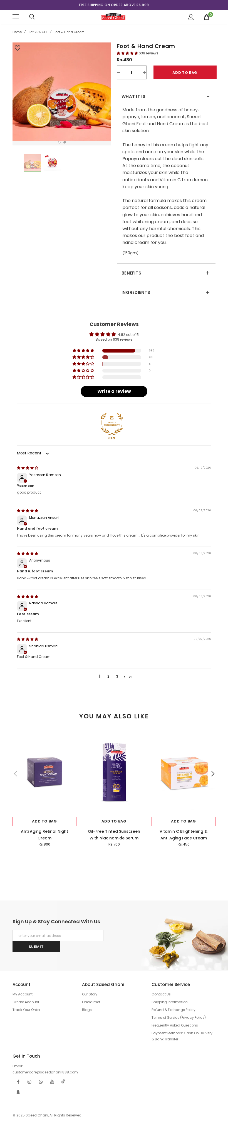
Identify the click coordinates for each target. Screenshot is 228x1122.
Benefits (166, 273)
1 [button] (59, 142)
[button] (128, 53)
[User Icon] (191, 17)
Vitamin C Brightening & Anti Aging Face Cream (183, 835)
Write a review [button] (114, 391)
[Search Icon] (32, 17)
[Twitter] (64, 1081)
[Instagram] (29, 1081)
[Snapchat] (18, 1092)
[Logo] (113, 16)
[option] (114, 5)
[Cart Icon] (206, 17)
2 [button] (64, 142)
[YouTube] (52, 1081)
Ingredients (166, 292)
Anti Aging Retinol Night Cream (44, 835)
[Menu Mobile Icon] (16, 17)
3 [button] (117, 676)
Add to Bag (44, 821)
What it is (166, 96)
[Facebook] (18, 1081)
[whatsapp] (41, 1081)
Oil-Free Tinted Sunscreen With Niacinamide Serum (114, 835)
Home (17, 32)
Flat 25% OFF (38, 32)
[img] (27, 468)
